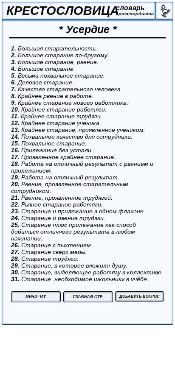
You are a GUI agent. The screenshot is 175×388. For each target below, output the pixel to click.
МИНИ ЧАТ (35, 296)
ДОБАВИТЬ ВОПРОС (139, 296)
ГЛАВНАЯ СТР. (88, 296)
